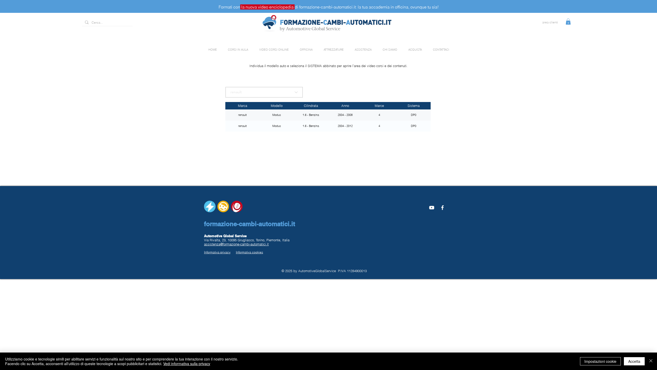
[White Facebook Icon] (442, 208)
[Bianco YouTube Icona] (432, 208)
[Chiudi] (651, 361)
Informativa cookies (249, 252)
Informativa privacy (217, 252)
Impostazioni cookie (600, 361)
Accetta (634, 361)
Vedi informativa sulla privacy (186, 363)
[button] (568, 21)
